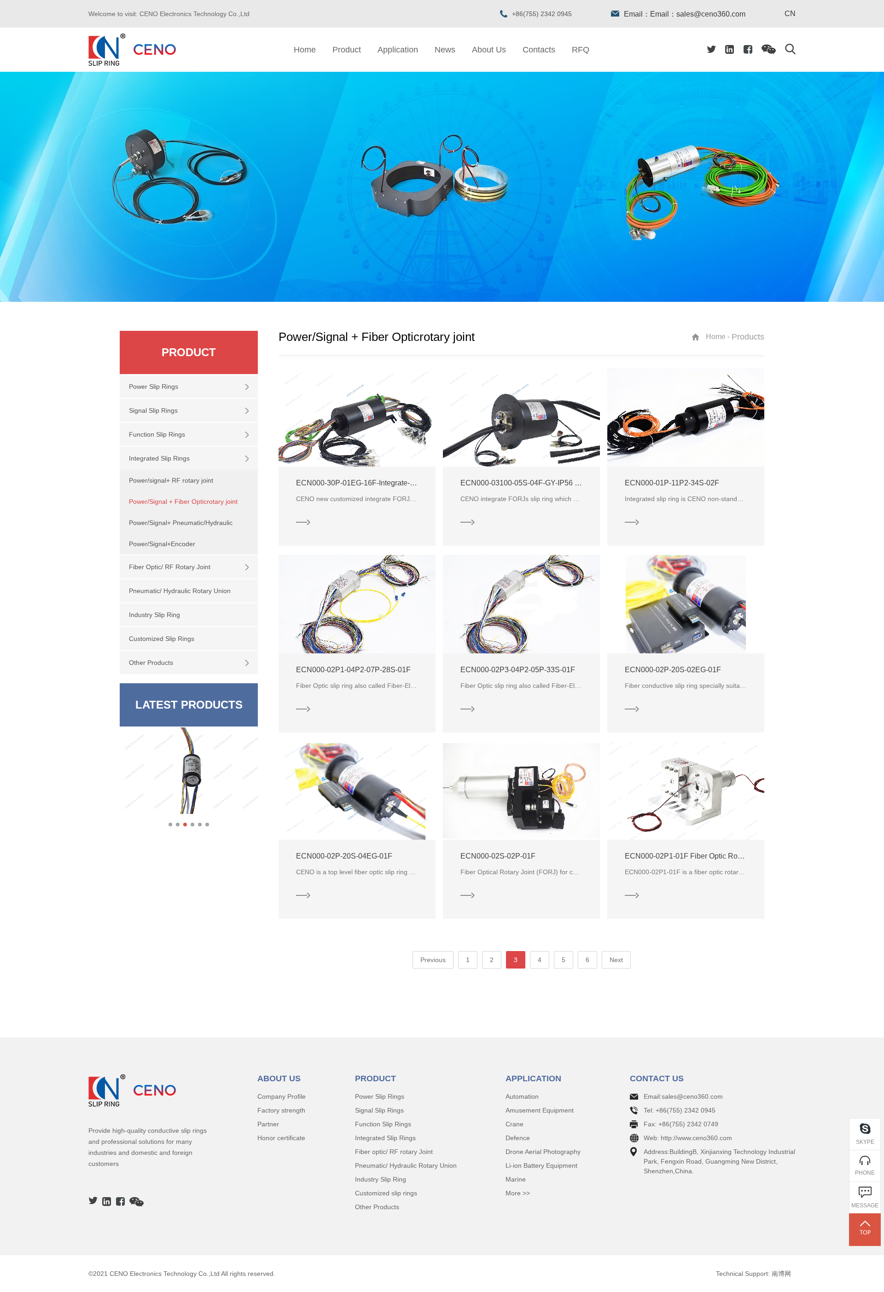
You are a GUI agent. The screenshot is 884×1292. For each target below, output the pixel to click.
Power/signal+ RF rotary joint (171, 480)
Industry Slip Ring (380, 1179)
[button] (170, 824)
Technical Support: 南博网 (753, 1273)
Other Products (377, 1207)
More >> (518, 1193)
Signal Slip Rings (379, 1110)
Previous (433, 959)
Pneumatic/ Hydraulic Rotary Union (406, 1165)
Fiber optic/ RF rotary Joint (394, 1151)
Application (398, 49)
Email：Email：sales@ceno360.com (684, 14)
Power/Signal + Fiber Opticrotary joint (183, 501)
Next (616, 959)
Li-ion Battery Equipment (541, 1165)
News (445, 49)
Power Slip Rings (379, 1096)
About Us (489, 49)
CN (790, 14)
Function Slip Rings (383, 1124)
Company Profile (281, 1096)
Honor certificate (281, 1138)
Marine (516, 1179)
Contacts (539, 49)
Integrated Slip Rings (385, 1138)
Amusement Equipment (540, 1110)
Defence (518, 1138)
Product (346, 49)
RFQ (580, 49)
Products (748, 336)
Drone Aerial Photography (543, 1151)
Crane (514, 1124)
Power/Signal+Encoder (162, 544)
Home (305, 49)
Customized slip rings (386, 1193)
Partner (268, 1124)
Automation (522, 1096)
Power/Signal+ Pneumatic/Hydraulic (181, 522)
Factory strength (281, 1110)
